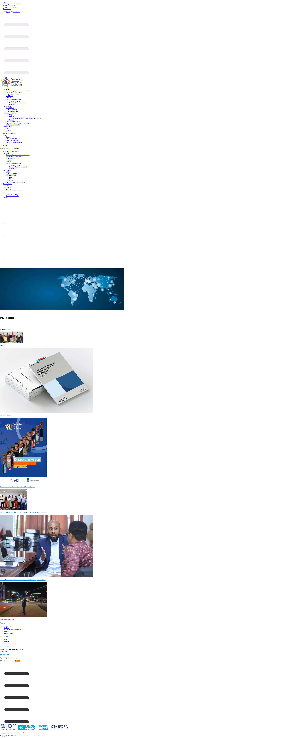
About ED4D (12, 168)
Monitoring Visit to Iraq (7, 619)
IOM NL (6, 628)
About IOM (6, 153)
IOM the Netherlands (12, 158)
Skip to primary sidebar (10, 7)
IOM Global (9, 160)
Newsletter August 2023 (13, 194)
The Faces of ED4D (14, 165)
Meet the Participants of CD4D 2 (15, 182)
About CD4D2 (7, 170)
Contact (5, 197)
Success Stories (7, 184)
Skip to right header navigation (12, 4)
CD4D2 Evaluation (11, 174)
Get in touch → (4, 651)
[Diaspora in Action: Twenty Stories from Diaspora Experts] (23, 483)
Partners (8, 162)
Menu (5, 2)
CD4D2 (8, 172)
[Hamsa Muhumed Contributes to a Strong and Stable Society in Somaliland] (46, 576)
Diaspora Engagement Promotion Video (17, 155)
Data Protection (9, 633)
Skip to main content (9, 5)
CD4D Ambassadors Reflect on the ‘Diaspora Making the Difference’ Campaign (23, 512)
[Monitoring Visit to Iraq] (23, 616)
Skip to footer (7, 9)
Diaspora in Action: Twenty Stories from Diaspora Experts (17, 487)
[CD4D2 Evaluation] (46, 412)
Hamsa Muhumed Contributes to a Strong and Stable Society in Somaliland (22, 580)
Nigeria (11, 179)
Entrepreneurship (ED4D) (13, 163)
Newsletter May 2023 (12, 196)
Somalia (11, 180)
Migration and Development (14, 156)
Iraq (10, 177)
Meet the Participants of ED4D (18, 167)
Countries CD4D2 (11, 175)
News (4, 192)
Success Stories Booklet (13, 191)
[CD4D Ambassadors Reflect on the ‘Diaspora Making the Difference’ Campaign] (13, 509)
